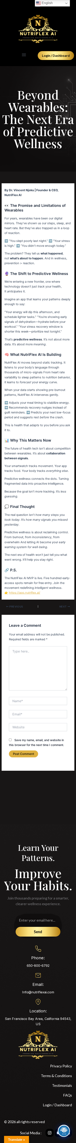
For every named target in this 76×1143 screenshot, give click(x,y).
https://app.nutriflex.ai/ (24, 593)
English (47, 3)
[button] (23, 54)
